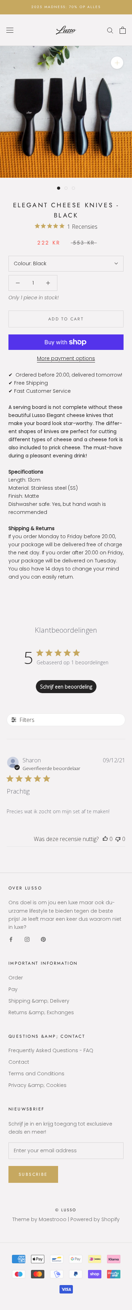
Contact (18, 1061)
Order (15, 977)
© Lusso (65, 1210)
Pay (13, 989)
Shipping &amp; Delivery (38, 1000)
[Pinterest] (43, 939)
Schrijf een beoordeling (66, 686)
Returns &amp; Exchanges (41, 1012)
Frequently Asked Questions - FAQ (50, 1050)
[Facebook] (10, 939)
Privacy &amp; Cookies (37, 1085)
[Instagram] (27, 939)
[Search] (110, 30)
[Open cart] (123, 30)
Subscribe (33, 1174)
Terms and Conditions (36, 1073)
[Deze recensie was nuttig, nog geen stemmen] (105, 839)
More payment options (66, 358)
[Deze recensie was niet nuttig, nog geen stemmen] (117, 839)
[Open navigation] (9, 30)
